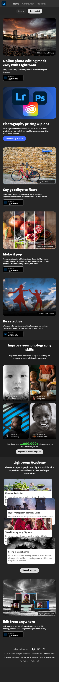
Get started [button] (35, 11)
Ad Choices (24, 661)
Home (16, 3)
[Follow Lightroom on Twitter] (44, 649)
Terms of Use (37, 653)
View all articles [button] (29, 570)
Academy (41, 3)
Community (28, 3)
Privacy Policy (49, 653)
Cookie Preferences (12, 657)
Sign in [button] (21, 11)
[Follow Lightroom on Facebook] (33, 649)
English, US (35, 661)
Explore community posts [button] (29, 451)
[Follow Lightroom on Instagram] (38, 649)
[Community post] (16, 383)
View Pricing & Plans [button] (14, 138)
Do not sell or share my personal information (37, 657)
